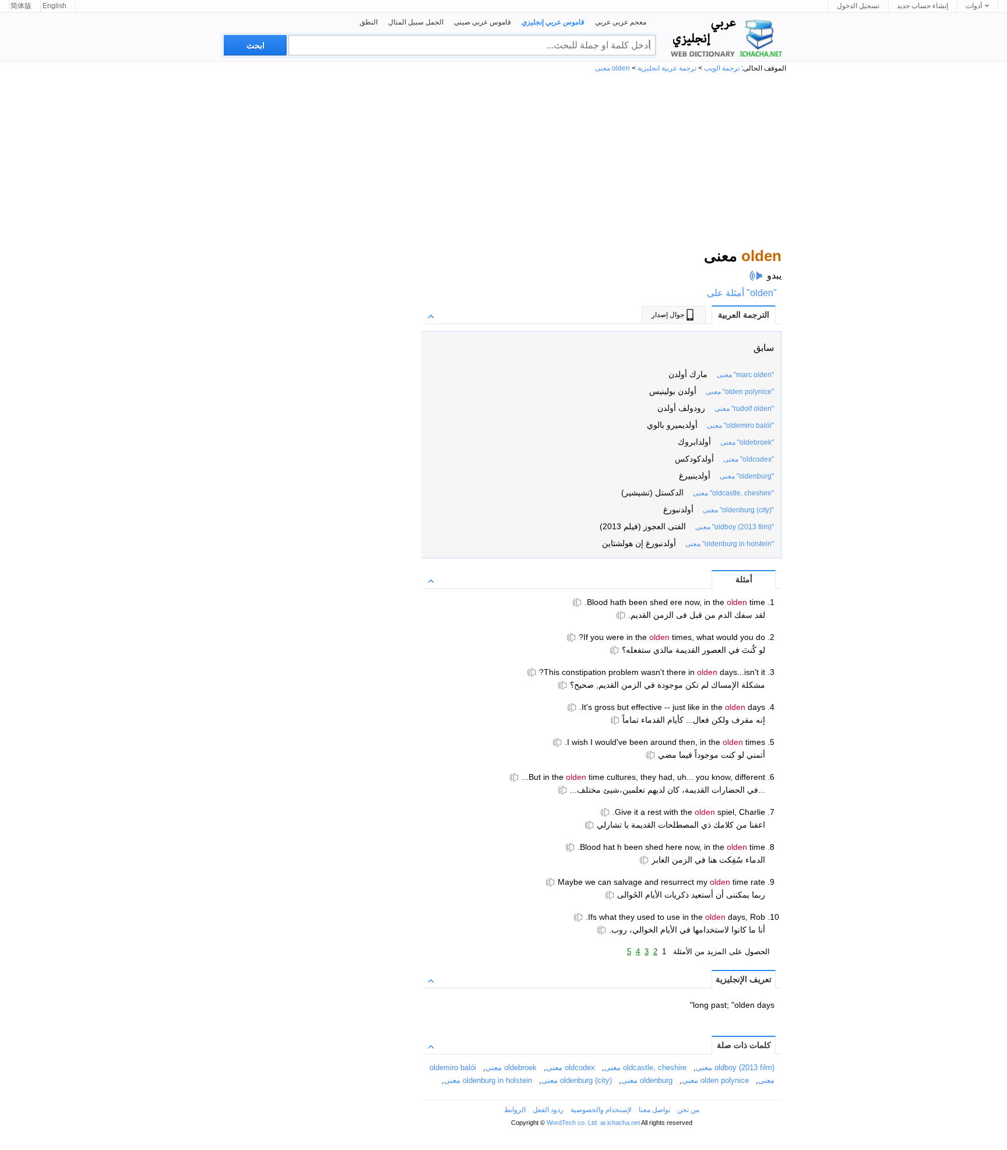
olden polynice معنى (715, 1080)
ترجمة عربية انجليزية (667, 68)
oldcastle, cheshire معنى (645, 1067)
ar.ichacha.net (620, 1122)
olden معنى (612, 68)
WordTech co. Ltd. (572, 1122)
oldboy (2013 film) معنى (735, 1067)
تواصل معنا (654, 1110)
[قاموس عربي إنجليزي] (725, 38)
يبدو (774, 275)
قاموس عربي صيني (482, 22)
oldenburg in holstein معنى (488, 1080)
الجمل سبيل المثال (415, 22)
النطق (369, 22)
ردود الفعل (548, 1110)
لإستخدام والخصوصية (601, 1110)
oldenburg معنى (646, 1080)
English (54, 6)
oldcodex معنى (570, 1067)
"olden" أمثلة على (742, 293)
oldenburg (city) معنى (576, 1080)
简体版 (20, 6)
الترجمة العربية (743, 314)
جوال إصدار (668, 315)
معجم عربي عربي (620, 22)
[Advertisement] (503, 159)
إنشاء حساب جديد (922, 6)
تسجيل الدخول (858, 6)
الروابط (515, 1110)
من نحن (688, 1110)
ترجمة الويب (722, 68)
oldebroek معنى (511, 1067)
